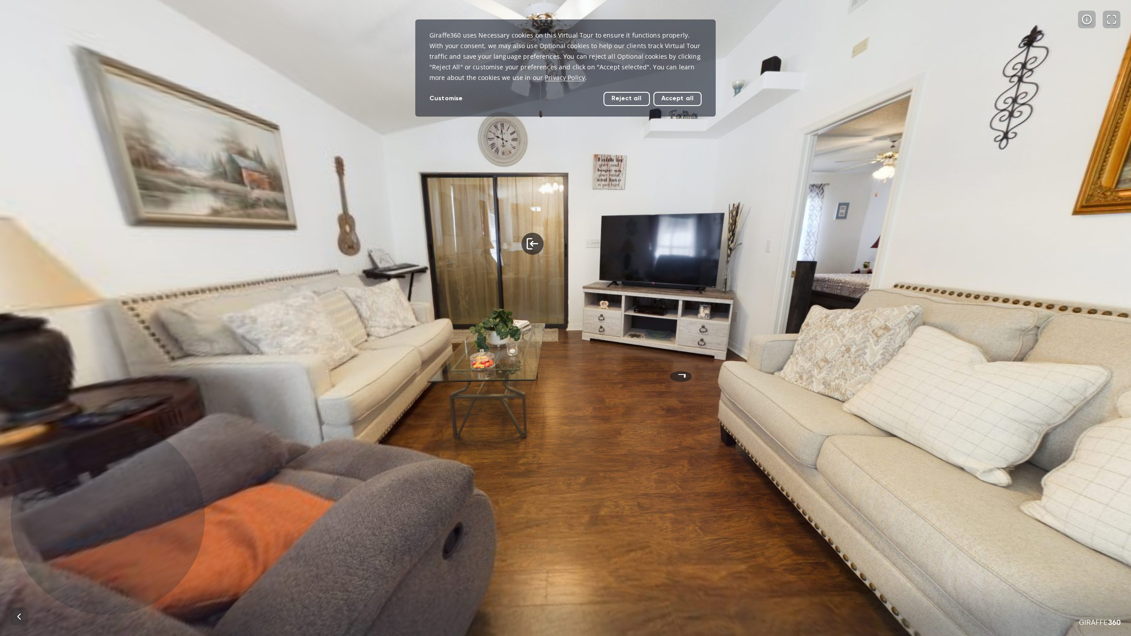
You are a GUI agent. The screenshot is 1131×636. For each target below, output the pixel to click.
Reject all (626, 98)
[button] (108, 517)
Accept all (677, 98)
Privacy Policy (565, 77)
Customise (446, 98)
